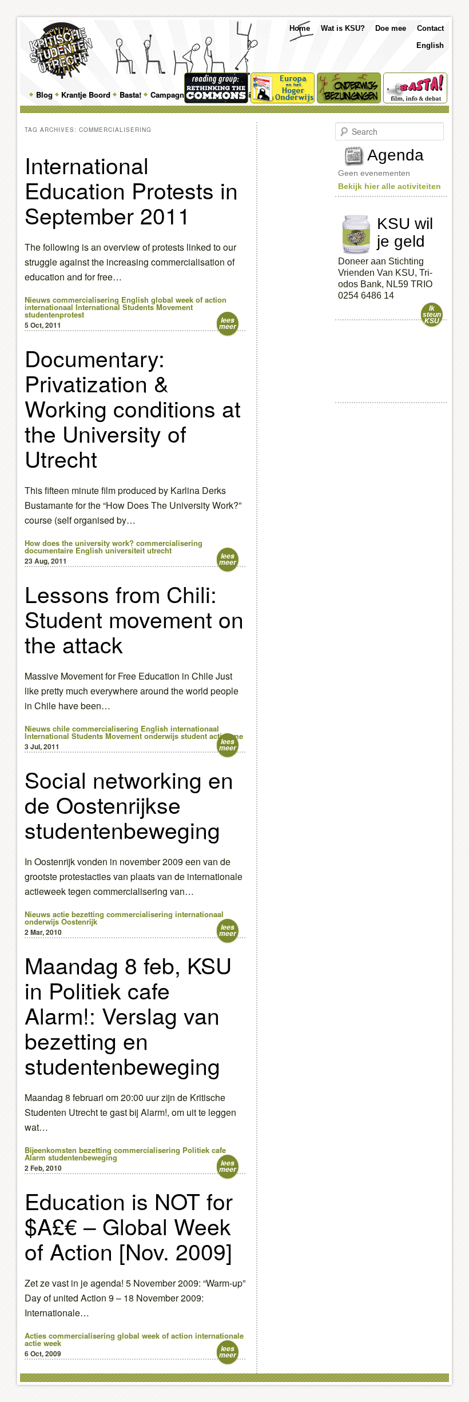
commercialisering (86, 299)
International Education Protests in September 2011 (131, 189)
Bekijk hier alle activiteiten (389, 186)
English (430, 45)
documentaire (49, 550)
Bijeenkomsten (51, 1149)
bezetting (87, 914)
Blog (44, 94)
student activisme (212, 735)
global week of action (188, 299)
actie (61, 914)
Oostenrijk (79, 921)
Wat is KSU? (343, 28)
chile (61, 728)
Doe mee (390, 28)
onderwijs (161, 735)
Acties (35, 1335)
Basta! (130, 94)
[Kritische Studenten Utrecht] (61, 50)
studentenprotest (54, 314)
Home (299, 28)
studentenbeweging (82, 1157)
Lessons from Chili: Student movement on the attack (134, 618)
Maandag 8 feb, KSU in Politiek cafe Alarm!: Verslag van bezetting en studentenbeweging (128, 1015)
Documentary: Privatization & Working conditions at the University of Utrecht (133, 408)
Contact (430, 28)
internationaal (49, 307)
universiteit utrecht (138, 550)
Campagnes (171, 94)
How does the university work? (79, 542)
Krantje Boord (85, 94)
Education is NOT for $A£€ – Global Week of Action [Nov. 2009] (129, 1225)
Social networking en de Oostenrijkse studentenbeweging (129, 804)
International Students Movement (134, 307)
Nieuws (37, 299)
